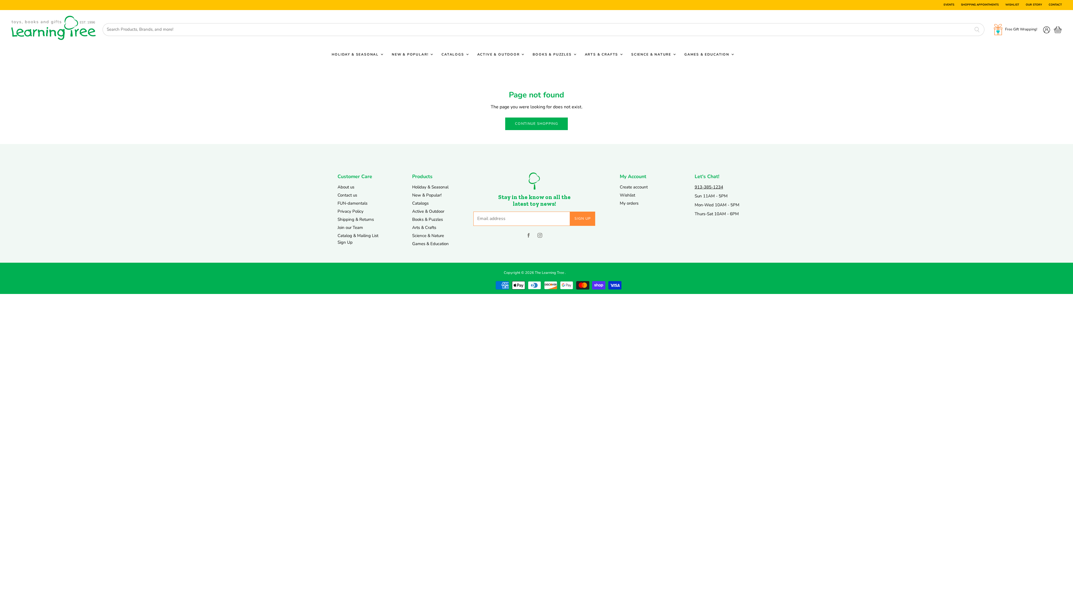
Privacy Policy (351, 211)
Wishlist (1012, 5)
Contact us (347, 195)
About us (346, 187)
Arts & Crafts (602, 54)
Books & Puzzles (553, 54)
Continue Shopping (536, 123)
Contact (1055, 5)
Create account (634, 187)
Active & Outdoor (499, 54)
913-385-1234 (709, 187)
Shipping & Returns (356, 219)
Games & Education (707, 54)
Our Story (1034, 5)
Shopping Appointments (980, 5)
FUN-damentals (352, 203)
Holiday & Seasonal (356, 54)
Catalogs (453, 54)
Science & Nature (652, 54)
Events (949, 5)
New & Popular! (411, 54)
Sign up (583, 218)
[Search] (977, 29)
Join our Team (350, 227)
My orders (629, 203)
